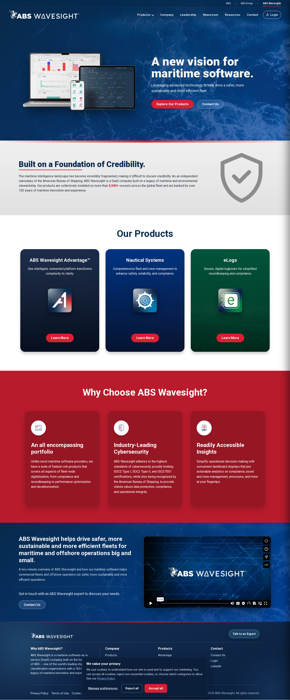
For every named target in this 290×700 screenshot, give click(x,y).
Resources (232, 15)
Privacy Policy (39, 693)
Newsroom (210, 15)
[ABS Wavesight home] (44, 15)
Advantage (165, 655)
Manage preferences (103, 688)
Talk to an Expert (244, 634)
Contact (252, 15)
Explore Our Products (172, 104)
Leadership (188, 15)
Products (143, 15)
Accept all (156, 688)
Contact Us (210, 104)
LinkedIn (216, 666)
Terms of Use (60, 693)
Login (274, 15)
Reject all (131, 688)
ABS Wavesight (272, 3)
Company (166, 15)
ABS (228, 3)
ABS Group (247, 3)
